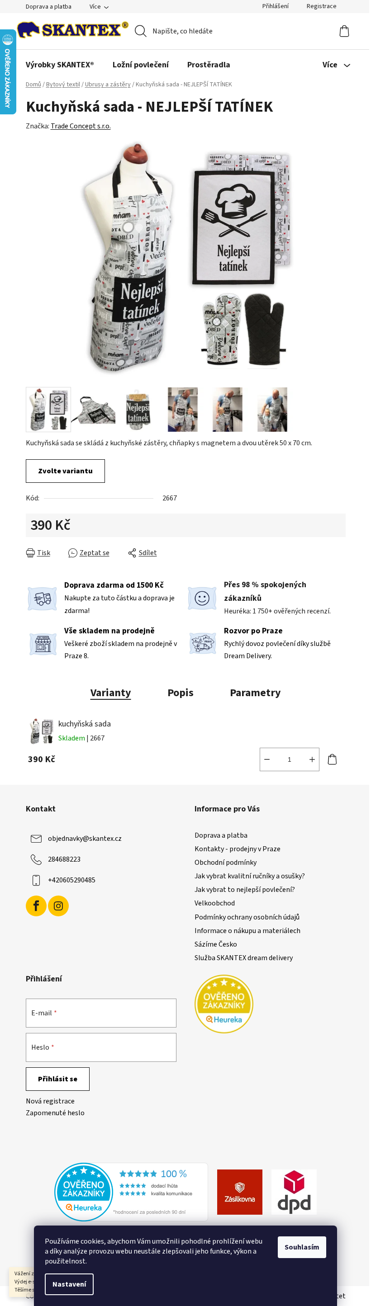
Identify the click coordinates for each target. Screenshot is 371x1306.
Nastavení (69, 1284)
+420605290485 (71, 880)
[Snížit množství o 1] (267, 759)
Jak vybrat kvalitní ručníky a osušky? (250, 876)
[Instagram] (58, 906)
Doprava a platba (48, 6)
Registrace (322, 6)
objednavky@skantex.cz (85, 839)
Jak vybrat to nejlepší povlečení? (245, 890)
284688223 (64, 859)
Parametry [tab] (255, 693)
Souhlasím (302, 1247)
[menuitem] (60, 65)
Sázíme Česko (216, 944)
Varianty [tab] (110, 693)
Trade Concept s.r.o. (81, 126)
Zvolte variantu (65, 471)
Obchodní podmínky (226, 863)
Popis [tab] (180, 693)
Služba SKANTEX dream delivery (244, 958)
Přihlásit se (57, 1079)
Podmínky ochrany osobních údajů (247, 917)
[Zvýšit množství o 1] (312, 759)
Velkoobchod (215, 903)
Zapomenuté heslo (55, 1113)
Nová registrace (50, 1101)
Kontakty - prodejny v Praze (238, 849)
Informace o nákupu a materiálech (247, 931)
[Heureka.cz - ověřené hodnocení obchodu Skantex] (131, 1192)
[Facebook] (36, 906)
